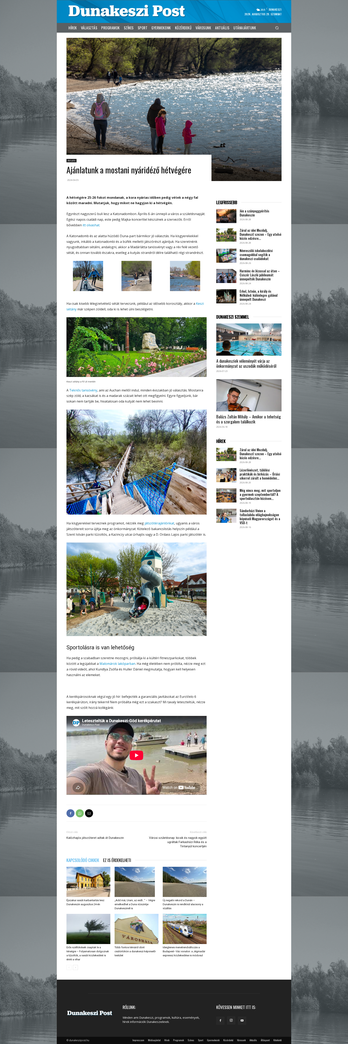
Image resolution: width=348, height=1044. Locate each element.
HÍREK (221, 441)
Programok (178, 1040)
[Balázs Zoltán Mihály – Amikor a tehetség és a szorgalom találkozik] (249, 395)
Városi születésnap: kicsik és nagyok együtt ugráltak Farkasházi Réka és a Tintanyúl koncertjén (178, 842)
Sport (200, 1040)
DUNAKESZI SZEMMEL (232, 317)
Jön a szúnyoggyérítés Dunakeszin (254, 213)
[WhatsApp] (80, 813)
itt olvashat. (91, 225)
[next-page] (75, 967)
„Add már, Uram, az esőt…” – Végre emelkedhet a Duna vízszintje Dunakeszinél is (135, 904)
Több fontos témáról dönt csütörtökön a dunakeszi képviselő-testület (135, 951)
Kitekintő (277, 1040)
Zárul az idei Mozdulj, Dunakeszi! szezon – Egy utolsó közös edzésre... (260, 234)
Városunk (241, 1040)
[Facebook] (70, 813)
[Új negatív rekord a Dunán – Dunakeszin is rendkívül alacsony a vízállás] (185, 882)
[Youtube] (242, 1021)
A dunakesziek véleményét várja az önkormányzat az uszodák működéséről (246, 363)
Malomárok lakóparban (117, 663)
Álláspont (265, 1040)
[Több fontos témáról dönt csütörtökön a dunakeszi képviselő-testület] (136, 929)
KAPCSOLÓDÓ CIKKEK (82, 860)
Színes (191, 1040)
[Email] (89, 813)
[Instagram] (231, 1020)
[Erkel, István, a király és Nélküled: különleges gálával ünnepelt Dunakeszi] (226, 296)
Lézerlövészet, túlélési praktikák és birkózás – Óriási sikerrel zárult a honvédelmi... (260, 474)
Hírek (166, 1040)
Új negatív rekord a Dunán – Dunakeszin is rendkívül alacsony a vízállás (183, 904)
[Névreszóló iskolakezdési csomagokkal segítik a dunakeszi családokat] (226, 256)
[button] (277, 27)
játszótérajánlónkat (159, 523)
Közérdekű (228, 1040)
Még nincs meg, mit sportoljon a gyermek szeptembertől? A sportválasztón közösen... (260, 494)
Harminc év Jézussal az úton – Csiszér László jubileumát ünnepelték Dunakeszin (260, 275)
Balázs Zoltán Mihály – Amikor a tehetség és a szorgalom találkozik (248, 419)
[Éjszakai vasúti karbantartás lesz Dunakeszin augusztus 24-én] (88, 882)
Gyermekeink (213, 1040)
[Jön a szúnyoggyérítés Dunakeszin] (226, 216)
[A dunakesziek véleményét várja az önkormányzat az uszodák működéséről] (249, 339)
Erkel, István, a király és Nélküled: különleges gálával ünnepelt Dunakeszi (259, 295)
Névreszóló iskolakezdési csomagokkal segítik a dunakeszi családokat (256, 254)
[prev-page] (68, 967)
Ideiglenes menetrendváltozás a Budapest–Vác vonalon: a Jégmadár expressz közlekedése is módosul (184, 951)
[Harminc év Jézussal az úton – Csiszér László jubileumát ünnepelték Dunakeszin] (226, 276)
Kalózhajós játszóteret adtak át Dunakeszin (95, 838)
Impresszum (138, 1040)
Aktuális (71, 160)
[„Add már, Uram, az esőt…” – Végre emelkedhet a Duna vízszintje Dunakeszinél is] (136, 882)
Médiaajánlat (154, 1040)
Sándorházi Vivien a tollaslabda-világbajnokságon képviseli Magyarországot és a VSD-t (260, 516)
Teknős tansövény (83, 390)
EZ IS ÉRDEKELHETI (117, 860)
